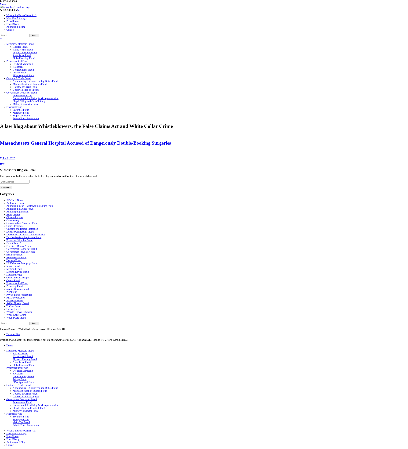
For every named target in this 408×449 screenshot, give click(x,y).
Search (34, 35)
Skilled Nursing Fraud (17, 303)
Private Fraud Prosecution (19, 294)
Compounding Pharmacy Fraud (22, 223)
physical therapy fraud (17, 289)
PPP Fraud (11, 292)
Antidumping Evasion (17, 211)
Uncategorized (13, 309)
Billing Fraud (13, 214)
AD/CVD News (14, 200)
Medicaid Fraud (14, 269)
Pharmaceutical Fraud (17, 283)
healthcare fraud (14, 254)
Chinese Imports (14, 217)
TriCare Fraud (13, 306)
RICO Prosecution (15, 297)
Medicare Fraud (14, 274)
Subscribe (6, 188)
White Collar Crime (16, 314)
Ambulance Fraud (15, 203)
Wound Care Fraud (16, 317)
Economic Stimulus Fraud (19, 240)
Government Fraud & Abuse (20, 251)
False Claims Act (14, 243)
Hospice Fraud (13, 260)
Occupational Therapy (17, 277)
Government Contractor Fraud (21, 249)
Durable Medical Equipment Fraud (23, 237)
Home (9, 345)
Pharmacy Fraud (14, 286)
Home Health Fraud (16, 257)
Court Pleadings (14, 226)
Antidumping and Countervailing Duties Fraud (29, 206)
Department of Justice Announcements (25, 234)
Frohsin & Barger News (18, 246)
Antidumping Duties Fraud (19, 208)
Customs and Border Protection (22, 228)
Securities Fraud (14, 300)
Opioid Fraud (13, 280)
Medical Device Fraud (17, 271)
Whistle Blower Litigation (19, 312)
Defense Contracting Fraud (20, 231)
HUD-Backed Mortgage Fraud (21, 263)
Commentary (12, 220)
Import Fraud (13, 266)
